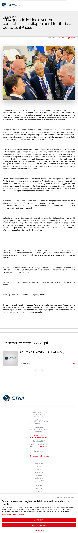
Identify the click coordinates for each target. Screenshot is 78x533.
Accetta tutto (39, 520)
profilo (39, 466)
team (39, 469)
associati (39, 475)
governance (39, 472)
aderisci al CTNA (39, 481)
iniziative (39, 491)
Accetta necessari (39, 525)
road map (39, 488)
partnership (39, 478)
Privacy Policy (39, 435)
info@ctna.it (44, 446)
